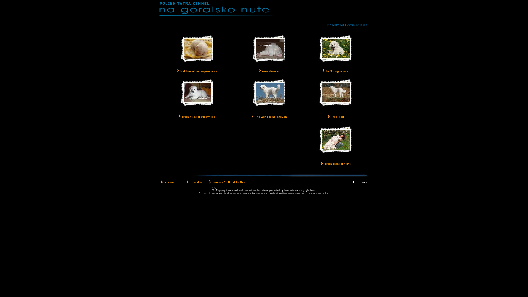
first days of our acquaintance (198, 71)
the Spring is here (337, 71)
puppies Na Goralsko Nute (229, 182)
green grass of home (338, 164)
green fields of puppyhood (198, 117)
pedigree (170, 182)
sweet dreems (270, 71)
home (364, 182)
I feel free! (338, 117)
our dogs (198, 182)
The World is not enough (271, 117)
